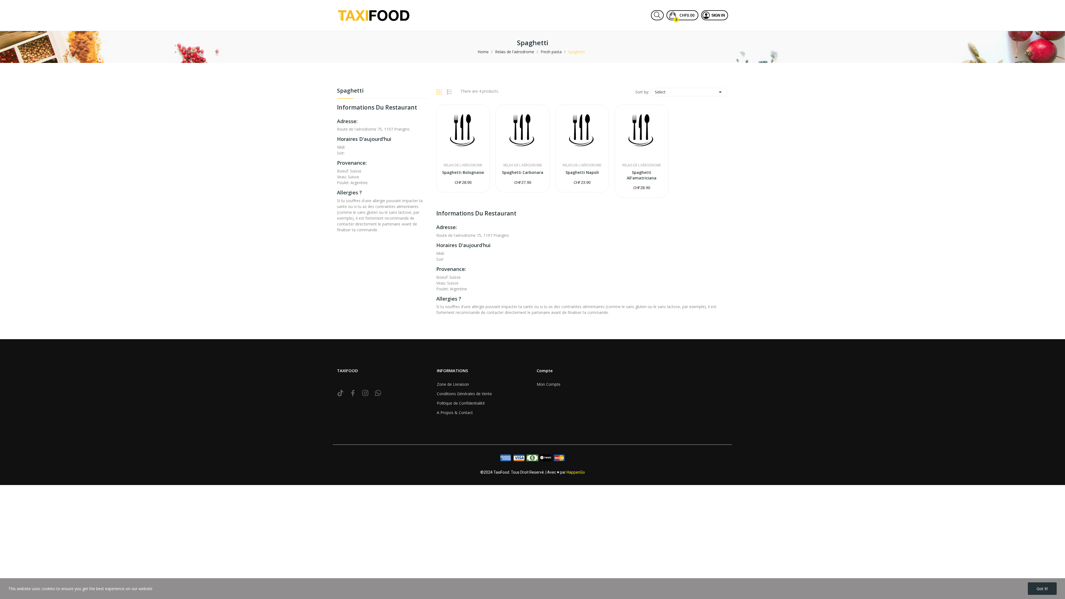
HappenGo (576, 472)
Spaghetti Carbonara (522, 172)
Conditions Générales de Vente (464, 393)
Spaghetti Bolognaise (463, 172)
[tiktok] (340, 393)
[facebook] (352, 393)
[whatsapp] (377, 393)
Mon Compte (549, 384)
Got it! (1042, 588)
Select (689, 92)
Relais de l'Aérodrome (463, 165)
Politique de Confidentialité (461, 403)
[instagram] (365, 393)
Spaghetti (350, 91)
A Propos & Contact (455, 412)
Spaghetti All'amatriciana (641, 175)
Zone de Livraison (453, 384)
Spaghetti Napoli (582, 172)
